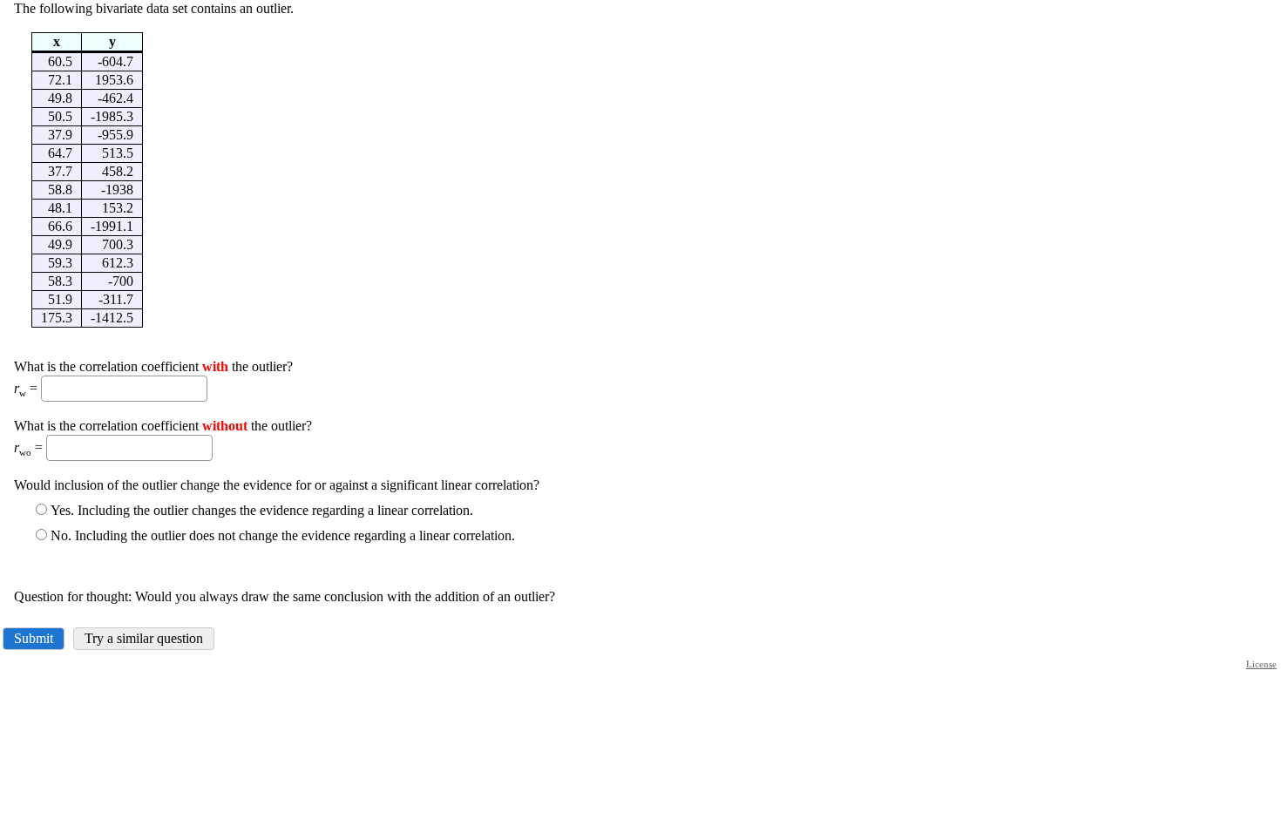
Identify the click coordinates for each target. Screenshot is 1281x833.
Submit (33, 638)
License (1261, 664)
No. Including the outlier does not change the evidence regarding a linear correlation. (283, 535)
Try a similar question (144, 638)
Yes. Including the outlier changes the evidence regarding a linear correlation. (262, 510)
